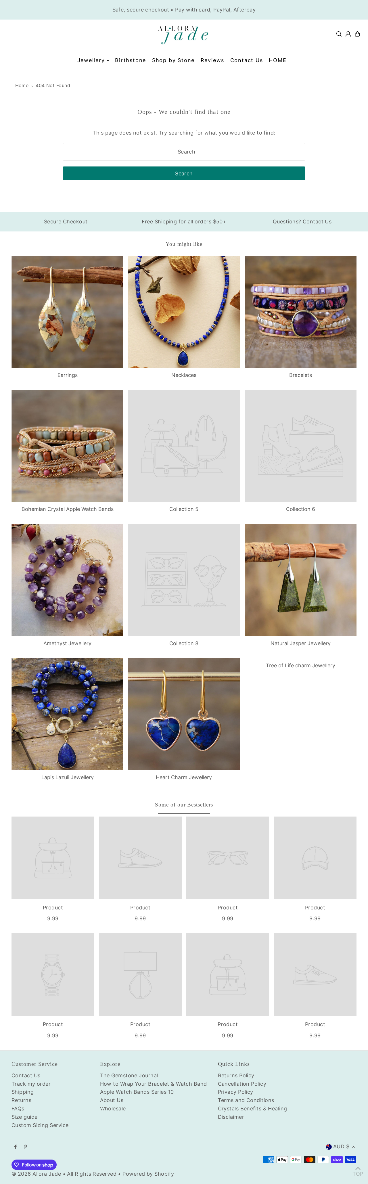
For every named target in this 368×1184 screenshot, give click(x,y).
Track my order (31, 1084)
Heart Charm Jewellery (184, 777)
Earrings (67, 375)
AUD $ (341, 1146)
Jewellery (91, 60)
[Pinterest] (25, 1146)
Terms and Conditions (246, 1100)
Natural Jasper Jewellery (301, 643)
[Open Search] (339, 34)
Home (22, 85)
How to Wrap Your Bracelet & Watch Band (153, 1084)
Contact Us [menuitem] (246, 60)
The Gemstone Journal (129, 1075)
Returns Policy (236, 1075)
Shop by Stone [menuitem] (173, 60)
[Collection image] (184, 446)
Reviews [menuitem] (213, 60)
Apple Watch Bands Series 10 (137, 1092)
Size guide (25, 1117)
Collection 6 (300, 509)
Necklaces (183, 375)
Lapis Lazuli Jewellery (67, 777)
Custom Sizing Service (40, 1125)
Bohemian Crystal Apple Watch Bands (68, 509)
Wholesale (113, 1109)
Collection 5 (183, 509)
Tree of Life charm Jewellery (300, 665)
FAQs (18, 1109)
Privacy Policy (235, 1092)
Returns (21, 1100)
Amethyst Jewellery (67, 643)
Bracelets (300, 375)
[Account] (348, 34)
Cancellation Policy (242, 1084)
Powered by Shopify (148, 1174)
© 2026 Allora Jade (36, 1174)
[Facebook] (15, 1146)
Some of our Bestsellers (184, 805)
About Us (112, 1100)
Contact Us (26, 1075)
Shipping (23, 1092)
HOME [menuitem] (277, 60)
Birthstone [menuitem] (130, 60)
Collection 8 (183, 643)
